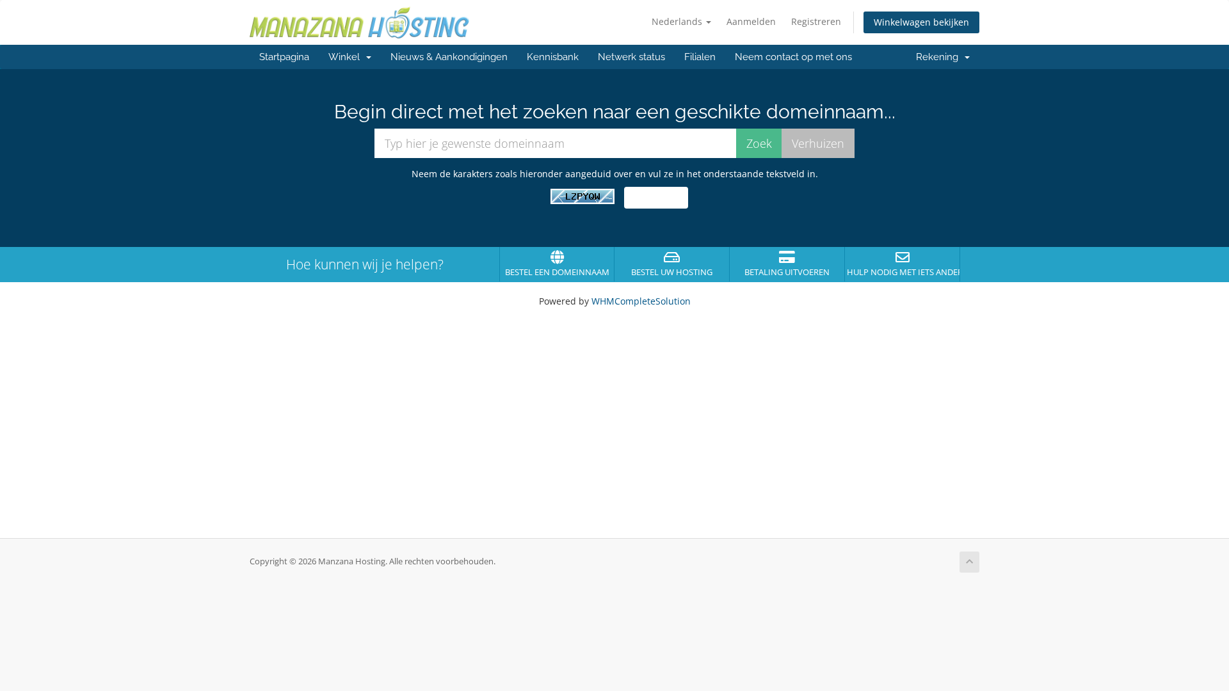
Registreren (816, 21)
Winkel (346, 57)
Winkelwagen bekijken (921, 22)
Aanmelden (751, 21)
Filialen (700, 57)
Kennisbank (553, 57)
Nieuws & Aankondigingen (449, 57)
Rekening (939, 57)
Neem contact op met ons (793, 57)
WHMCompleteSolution (641, 301)
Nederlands (678, 21)
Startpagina (284, 57)
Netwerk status (631, 57)
